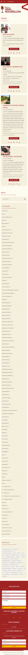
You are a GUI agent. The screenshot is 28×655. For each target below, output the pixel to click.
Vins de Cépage (18, 171)
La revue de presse (6, 404)
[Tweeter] (11, 52)
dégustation (4, 562)
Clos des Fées (5, 274)
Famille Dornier (5, 394)
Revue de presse (5, 467)
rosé (20, 43)
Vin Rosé (21, 111)
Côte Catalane (5, 283)
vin (3, 572)
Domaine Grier (5, 343)
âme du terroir (10, 115)
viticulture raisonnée (7, 129)
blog (23, 164)
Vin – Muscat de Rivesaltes (7, 489)
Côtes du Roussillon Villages (7, 293)
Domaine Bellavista (6, 302)
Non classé (4, 458)
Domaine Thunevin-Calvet (7, 388)
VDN (3, 477)
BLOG (3, 226)
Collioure (20, 118)
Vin (2, 483)
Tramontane (5, 127)
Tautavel (14, 570)
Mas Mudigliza (5, 451)
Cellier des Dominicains (6, 248)
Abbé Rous (4, 210)
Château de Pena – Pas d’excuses (12, 156)
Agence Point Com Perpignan (18, 654)
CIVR (3, 556)
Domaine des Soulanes (6, 337)
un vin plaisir (10, 127)
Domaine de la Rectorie (16, 560)
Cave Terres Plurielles (6, 245)
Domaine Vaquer (5, 391)
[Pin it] (16, 52)
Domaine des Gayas (6, 334)
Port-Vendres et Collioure (15, 124)
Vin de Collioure (13, 572)
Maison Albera (5, 423)
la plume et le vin (6, 566)
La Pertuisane (5, 400)
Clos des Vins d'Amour (6, 277)
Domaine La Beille (5, 350)
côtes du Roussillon (14, 558)
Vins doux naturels (6, 530)
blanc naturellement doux (16, 164)
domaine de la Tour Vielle (19, 120)
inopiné (8, 167)
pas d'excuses (11, 169)
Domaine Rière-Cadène (6, 372)
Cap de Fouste (5, 239)
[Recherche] (4, 1)
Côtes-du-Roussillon (7, 40)
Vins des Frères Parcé (6, 527)
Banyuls (7, 116)
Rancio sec (14, 568)
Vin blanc (4, 505)
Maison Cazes (5, 426)
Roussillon (19, 40)
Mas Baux (4, 432)
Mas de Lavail (4, 448)
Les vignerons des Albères (7, 413)
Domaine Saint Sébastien (7, 375)
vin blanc (7, 572)
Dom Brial (4, 299)
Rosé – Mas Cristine (8, 34)
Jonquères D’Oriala (6, 397)
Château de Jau (5, 251)
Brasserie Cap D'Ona (6, 229)
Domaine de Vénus (6, 331)
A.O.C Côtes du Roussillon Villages (14, 162)
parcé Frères (4, 461)
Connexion (14, 626)
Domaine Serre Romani (6, 381)
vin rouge (4, 576)
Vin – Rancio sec (5, 492)
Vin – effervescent (6, 486)
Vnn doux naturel (5, 534)
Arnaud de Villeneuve (6, 217)
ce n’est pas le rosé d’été (15, 116)
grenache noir (10, 43)
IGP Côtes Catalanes (17, 76)
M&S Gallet (22, 72)
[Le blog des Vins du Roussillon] (11, 9)
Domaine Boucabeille (6, 305)
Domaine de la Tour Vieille (13, 111)
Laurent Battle (5, 407)
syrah (22, 43)
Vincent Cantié (20, 127)
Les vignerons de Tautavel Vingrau (9, 410)
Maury (3, 454)
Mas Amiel (4, 429)
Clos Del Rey (4, 271)
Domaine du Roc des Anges (13, 72)
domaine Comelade (6, 560)
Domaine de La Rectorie (7, 324)
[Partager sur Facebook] (8, 52)
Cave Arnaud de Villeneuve (7, 242)
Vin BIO (3, 502)
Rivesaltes (4, 470)
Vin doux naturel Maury (6, 511)
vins (13, 171)
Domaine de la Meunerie (7, 321)
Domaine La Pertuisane (6, 353)
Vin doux (20, 572)
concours (23, 556)
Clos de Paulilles (5, 267)
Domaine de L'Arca (5, 315)
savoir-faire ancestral (15, 125)
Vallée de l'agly (16, 78)
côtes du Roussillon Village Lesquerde (16, 38)
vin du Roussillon (14, 574)
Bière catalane (5, 223)
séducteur (16, 169)
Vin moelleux (10, 160)
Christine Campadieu (14, 118)
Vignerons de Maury (6, 480)
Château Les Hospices (6, 264)
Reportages (4, 464)
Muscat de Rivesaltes (6, 568)
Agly (3, 213)
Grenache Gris (6, 122)
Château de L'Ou (5, 255)
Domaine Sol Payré (6, 385)
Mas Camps (4, 435)
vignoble (10, 171)
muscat (16, 167)
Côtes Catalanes (5, 286)
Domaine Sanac (5, 378)
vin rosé (15, 127)
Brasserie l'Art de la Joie (7, 232)
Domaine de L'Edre (5, 318)
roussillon (4, 570)
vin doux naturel (6, 574)
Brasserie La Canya (6, 236)
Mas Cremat (4, 439)
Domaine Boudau (5, 309)
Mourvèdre (22, 566)
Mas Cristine (14, 40)
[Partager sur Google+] (14, 52)
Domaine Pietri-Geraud (6, 369)
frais (11, 165)
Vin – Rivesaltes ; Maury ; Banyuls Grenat (10, 496)
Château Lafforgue (6, 261)
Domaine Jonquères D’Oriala (7, 347)
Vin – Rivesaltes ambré (6, 499)
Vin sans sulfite (5, 524)
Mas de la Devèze (5, 445)
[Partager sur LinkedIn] (19, 52)
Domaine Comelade (6, 312)
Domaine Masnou (5, 359)
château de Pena (6, 165)
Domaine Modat (5, 362)
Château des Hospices (6, 258)
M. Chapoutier (5, 416)
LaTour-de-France (6, 78)
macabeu (12, 167)
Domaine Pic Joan (5, 366)
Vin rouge (5, 74)
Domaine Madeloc (5, 356)
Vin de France (4, 508)
